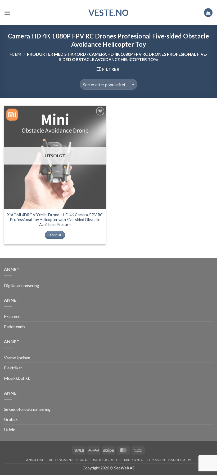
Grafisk (11, 419)
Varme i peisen (17, 357)
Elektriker (13, 367)
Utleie (9, 429)
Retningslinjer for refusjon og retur (85, 460)
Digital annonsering (21, 285)
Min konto (134, 460)
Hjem (15, 54)
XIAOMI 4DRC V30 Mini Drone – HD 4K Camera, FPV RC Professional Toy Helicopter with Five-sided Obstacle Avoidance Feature (55, 220)
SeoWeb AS (124, 468)
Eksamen (12, 316)
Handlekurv (179, 460)
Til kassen (156, 460)
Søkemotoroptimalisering (27, 409)
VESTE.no (108, 12)
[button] (7, 12)
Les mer (55, 235)
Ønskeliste (36, 460)
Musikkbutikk (17, 378)
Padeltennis (14, 326)
